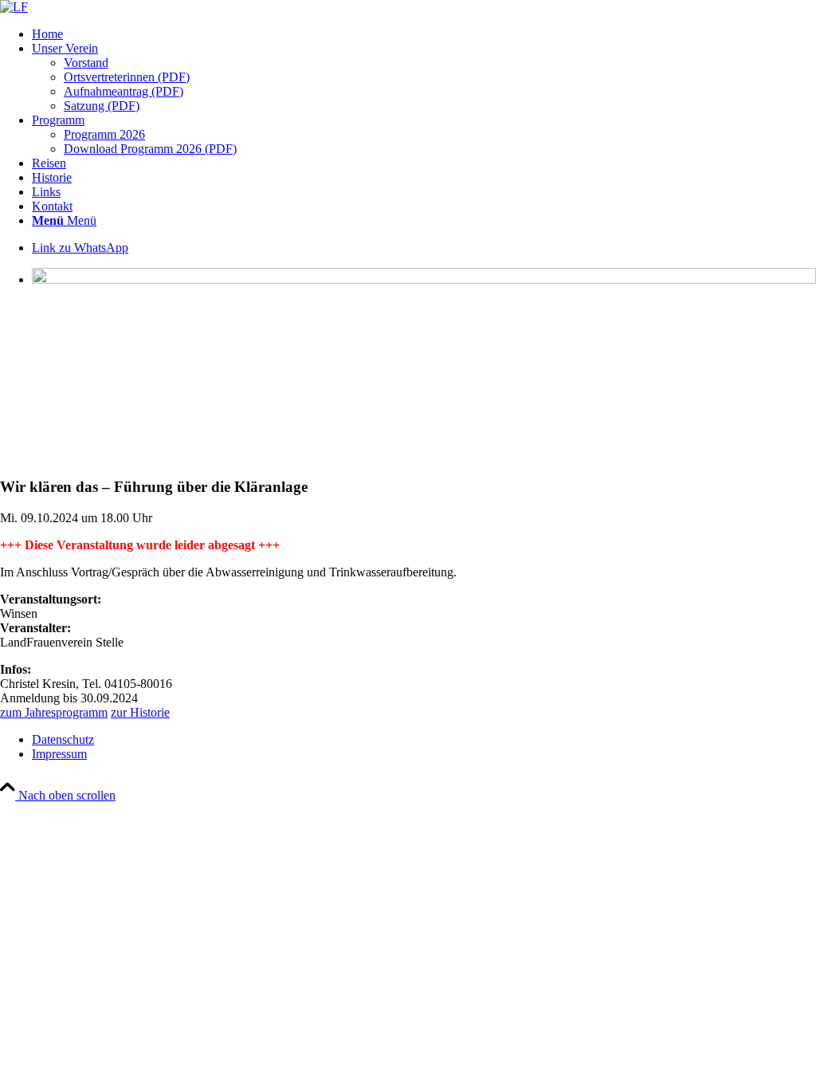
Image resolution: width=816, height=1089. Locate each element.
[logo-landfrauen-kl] (14, 7)
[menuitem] (424, 34)
